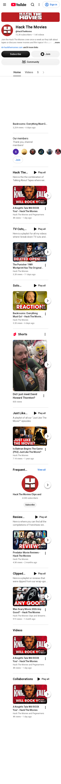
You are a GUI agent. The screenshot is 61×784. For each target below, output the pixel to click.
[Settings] (39, 5)
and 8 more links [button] (30, 47)
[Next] (47, 195)
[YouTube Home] (18, 4)
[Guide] (5, 5)
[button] (43, 72)
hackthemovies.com (13, 47)
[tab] (17, 72)
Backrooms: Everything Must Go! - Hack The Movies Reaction (30, 124)
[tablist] (30, 72)
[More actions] (45, 208)
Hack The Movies (20, 271)
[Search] (32, 5)
